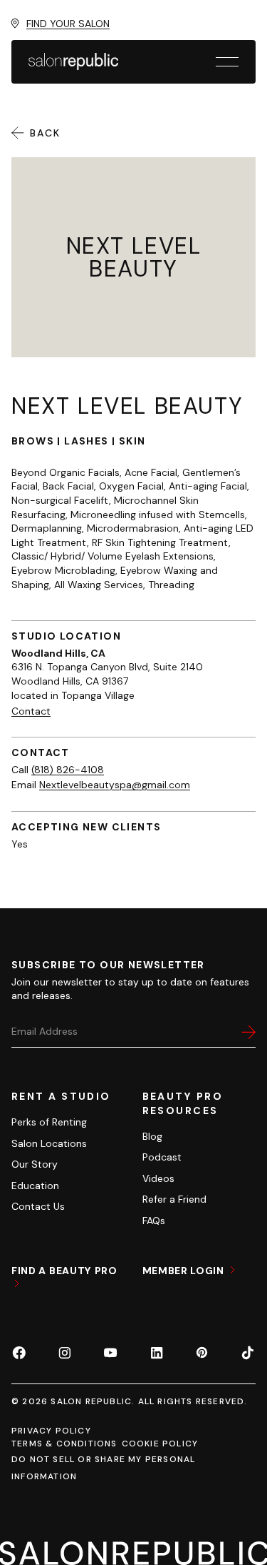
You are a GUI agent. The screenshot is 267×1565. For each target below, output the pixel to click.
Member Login (184, 1270)
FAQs (153, 1220)
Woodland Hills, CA (58, 653)
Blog (152, 1136)
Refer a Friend (174, 1199)
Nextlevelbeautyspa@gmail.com (114, 784)
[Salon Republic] (73, 61)
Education (35, 1185)
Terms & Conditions (64, 1443)
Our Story (34, 1164)
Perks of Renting (49, 1122)
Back (45, 132)
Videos (158, 1178)
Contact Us (38, 1206)
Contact (31, 711)
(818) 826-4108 (67, 769)
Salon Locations (49, 1143)
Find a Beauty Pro (64, 1270)
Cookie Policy (160, 1443)
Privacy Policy (51, 1430)
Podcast (162, 1157)
